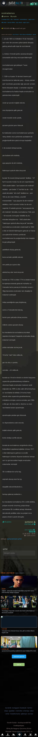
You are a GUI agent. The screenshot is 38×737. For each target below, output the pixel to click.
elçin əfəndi (19, 22)
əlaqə (6, 711)
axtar (7, 714)
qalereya (24, 714)
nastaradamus (23, 19)
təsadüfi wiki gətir (20, 28)
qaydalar (12, 711)
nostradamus (8, 13)
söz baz (30, 714)
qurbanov (29, 522)
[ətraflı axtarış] (36, 3)
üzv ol (19, 664)
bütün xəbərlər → (20, 573)
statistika (19, 711)
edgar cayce (26, 22)
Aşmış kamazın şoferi (14, 539)
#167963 (28, 524)
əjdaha (7, 522)
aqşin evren (31, 19)
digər (33, 2)
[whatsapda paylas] (34, 532)
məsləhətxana (15, 714)
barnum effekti (11, 22)
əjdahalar (6, 16)
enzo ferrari (16, 34)
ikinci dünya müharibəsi (26, 34)
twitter (29, 708)
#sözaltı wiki (7, 28)
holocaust (16, 19)
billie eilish (3, 22)
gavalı (34, 34)
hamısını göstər (19, 656)
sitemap (26, 711)
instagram (15, 708)
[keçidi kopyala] (34, 524)
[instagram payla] (32, 532)
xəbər (32, 711)
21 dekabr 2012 (5, 19)
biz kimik (8, 708)
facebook (23, 708)
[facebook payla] (30, 532)
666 (12, 19)
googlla (14, 16)
